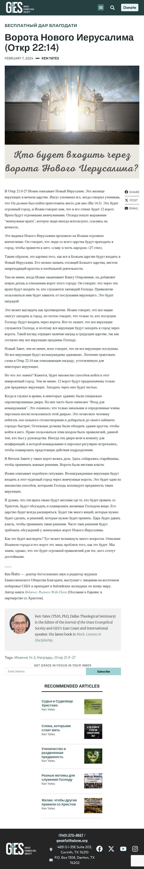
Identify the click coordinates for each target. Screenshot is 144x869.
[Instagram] (135, 849)
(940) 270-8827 (71, 835)
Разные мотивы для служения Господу (58, 777)
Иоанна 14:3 (24, 657)
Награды (44, 657)
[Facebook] (99, 849)
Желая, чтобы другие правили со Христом (59, 802)
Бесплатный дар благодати (41, 25)
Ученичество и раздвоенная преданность (54, 753)
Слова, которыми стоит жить (56, 728)
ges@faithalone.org (72, 840)
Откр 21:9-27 (65, 657)
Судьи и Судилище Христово (57, 703)
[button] (101, 7)
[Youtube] (123, 849)
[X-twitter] (111, 849)
